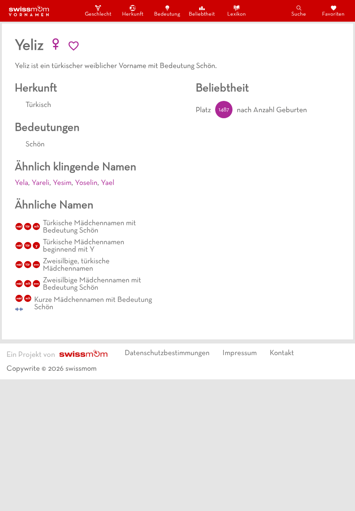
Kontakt (282, 353)
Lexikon (236, 14)
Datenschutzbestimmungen (167, 353)
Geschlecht (98, 14)
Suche (298, 14)
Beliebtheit (202, 14)
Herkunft (132, 14)
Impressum (240, 353)
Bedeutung (167, 14)
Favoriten (333, 14)
